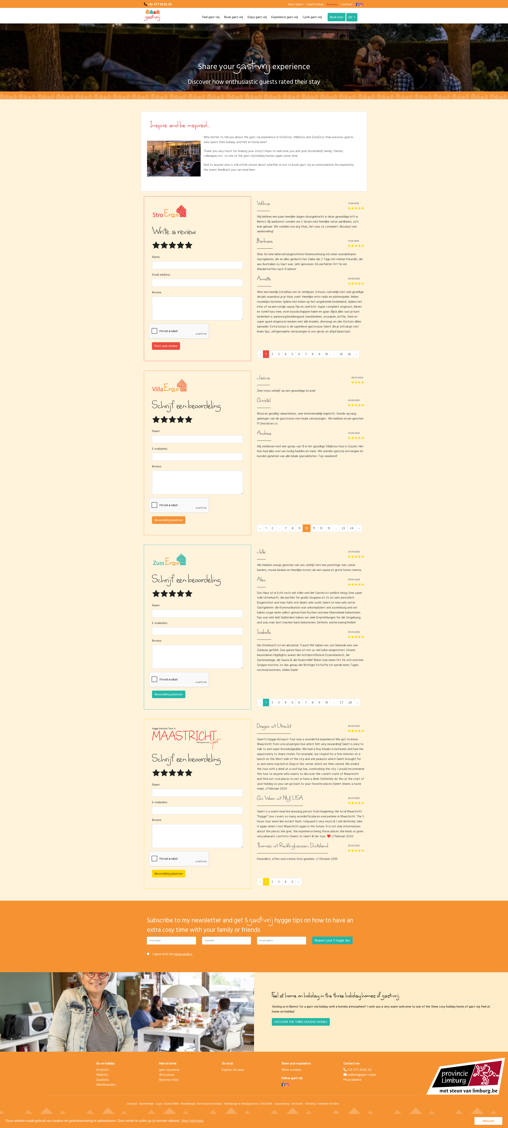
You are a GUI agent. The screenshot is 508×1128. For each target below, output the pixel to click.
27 (341, 702)
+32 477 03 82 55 (160, 4)
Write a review (291, 1069)
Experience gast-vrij (284, 17)
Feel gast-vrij (210, 17)
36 (349, 354)
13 (329, 528)
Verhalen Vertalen (328, 1103)
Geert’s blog (315, 4)
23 (343, 528)
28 (350, 702)
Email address (161, 274)
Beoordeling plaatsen (169, 520)
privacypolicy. (183, 954)
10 (326, 354)
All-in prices (166, 1074)
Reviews (332, 4)
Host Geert (295, 4)
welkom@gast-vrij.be (361, 1074)
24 (352, 528)
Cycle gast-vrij (312, 17)
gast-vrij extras (169, 1069)
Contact (346, 4)
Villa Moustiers (106, 1084)
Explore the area (233, 1069)
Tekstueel (297, 1103)
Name (156, 257)
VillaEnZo (102, 1074)
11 (314, 528)
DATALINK (266, 1103)
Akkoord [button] (488, 1120)
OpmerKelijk (146, 1103)
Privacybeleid (352, 1079)
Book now (336, 17)
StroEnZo (102, 1069)
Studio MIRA (171, 1103)
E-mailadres (159, 448)
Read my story (169, 1079)
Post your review (166, 346)
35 (341, 354)
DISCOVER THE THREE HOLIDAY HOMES (300, 1021)
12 (321, 528)
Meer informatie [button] (192, 1120)
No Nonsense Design (209, 1103)
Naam (156, 431)
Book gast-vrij (233, 17)
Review (157, 292)
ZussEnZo (102, 1079)
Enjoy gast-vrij (257, 17)
